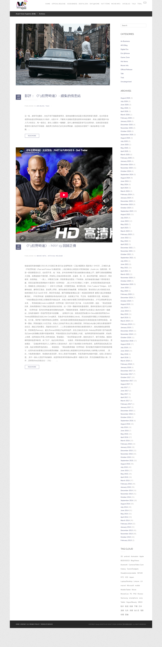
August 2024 (125, 178)
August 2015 (125, 464)
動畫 (131, 606)
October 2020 (126, 281)
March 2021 (125, 274)
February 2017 (126, 404)
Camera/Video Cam (136, 565)
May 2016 (124, 434)
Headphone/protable (128, 573)
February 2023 (126, 234)
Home (47, 4)
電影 (142, 610)
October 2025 (126, 131)
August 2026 (125, 98)
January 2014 (126, 527)
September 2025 (127, 135)
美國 (131, 610)
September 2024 (127, 174)
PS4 (134, 594)
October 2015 (126, 457)
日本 (140, 606)
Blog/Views (135, 560)
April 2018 (124, 357)
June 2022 (125, 238)
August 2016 (125, 424)
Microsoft (130, 585)
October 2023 (126, 208)
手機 (135, 606)
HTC (122, 577)
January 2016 (126, 447)
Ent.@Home (94, 4)
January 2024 (126, 198)
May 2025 (124, 148)
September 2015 (127, 460)
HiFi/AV (140, 573)
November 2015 (127, 454)
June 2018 (125, 351)
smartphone (133, 598)
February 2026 (126, 118)
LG (141, 581)
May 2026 (124, 108)
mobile (137, 585)
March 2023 (125, 231)
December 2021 (127, 248)
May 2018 (124, 354)
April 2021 (124, 271)
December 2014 (127, 490)
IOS (126, 577)
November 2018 (127, 334)
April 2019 (124, 317)
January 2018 (126, 367)
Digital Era (83, 4)
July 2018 (124, 347)
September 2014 (127, 500)
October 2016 (126, 417)
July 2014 (124, 507)
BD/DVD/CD (125, 560)
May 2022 (124, 241)
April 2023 (124, 228)
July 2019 (124, 307)
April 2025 (124, 151)
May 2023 (124, 224)
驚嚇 (126, 615)
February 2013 (126, 540)
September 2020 (127, 284)
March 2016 (125, 441)
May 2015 (124, 474)
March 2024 (125, 191)
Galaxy (123, 569)
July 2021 (124, 261)
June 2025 (125, 145)
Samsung (124, 598)
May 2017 (124, 394)
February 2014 (126, 524)
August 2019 (125, 304)
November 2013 (127, 534)
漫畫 (122, 610)
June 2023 (125, 221)
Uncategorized (126, 82)
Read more (32, 136)
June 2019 (125, 311)
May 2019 (124, 314)
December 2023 (127, 201)
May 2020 (124, 291)
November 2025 (127, 128)
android (127, 556)
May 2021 (124, 268)
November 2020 (127, 278)
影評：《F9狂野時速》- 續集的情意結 (53, 96)
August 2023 (125, 214)
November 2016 (127, 414)
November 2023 (127, 204)
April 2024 (124, 188)
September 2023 (127, 211)
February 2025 (126, 158)
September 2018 (127, 341)
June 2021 (125, 264)
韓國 (122, 615)
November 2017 (127, 374)
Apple (141, 556)
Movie (134, 590)
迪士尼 (136, 610)
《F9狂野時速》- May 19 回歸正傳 (50, 246)
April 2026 (124, 111)
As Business (72, 4)
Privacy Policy (34, 624)
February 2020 (126, 294)
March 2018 (125, 361)
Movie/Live (125, 594)
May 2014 (124, 514)
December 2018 (127, 331)
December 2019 (127, 297)
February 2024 (126, 194)
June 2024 (125, 181)
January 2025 (126, 161)
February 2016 (126, 444)
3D (122, 556)
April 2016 (124, 437)
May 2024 (124, 184)
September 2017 (127, 381)
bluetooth (124, 565)
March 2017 (125, 401)
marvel (123, 585)
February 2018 (126, 364)
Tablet (123, 602)
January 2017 (126, 407)
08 (18, 97)
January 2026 (126, 121)
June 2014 (125, 510)
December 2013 (127, 530)
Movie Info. (116, 4)
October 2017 (126, 377)
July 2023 (124, 218)
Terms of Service (46, 624)
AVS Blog (126, 4)
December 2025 (127, 125)
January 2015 (126, 487)
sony (141, 598)
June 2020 (125, 288)
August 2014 (125, 504)
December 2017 (127, 371)
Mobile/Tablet (126, 590)
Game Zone (125, 57)
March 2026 (125, 115)
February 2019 (126, 324)
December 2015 (127, 450)
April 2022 (124, 244)
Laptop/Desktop (126, 581)
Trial (139, 4)
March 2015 (125, 480)
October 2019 (126, 301)
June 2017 (125, 391)
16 (18, 247)
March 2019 (125, 321)
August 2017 (125, 384)
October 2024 (126, 171)
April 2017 (124, 397)
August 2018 (125, 344)
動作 (122, 606)
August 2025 (125, 138)
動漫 (126, 606)
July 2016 (124, 427)
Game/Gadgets (133, 569)
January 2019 (126, 327)
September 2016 (127, 421)
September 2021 (127, 258)
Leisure (136, 581)
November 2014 (127, 494)
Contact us (24, 624)
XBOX (140, 602)
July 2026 (124, 101)
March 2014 (125, 520)
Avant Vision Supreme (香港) (26, 14)
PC (131, 594)
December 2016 (127, 411)
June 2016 (125, 431)
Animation (134, 556)
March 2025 (125, 154)
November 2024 (127, 168)
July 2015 (124, 467)
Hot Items (105, 4)
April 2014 (124, 517)
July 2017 (124, 387)
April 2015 (124, 477)
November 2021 (127, 251)
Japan (131, 577)
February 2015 (126, 484)
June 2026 (125, 105)
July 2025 (124, 141)
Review (140, 594)
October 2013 (126, 537)
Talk (134, 4)
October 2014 (126, 497)
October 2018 (126, 337)
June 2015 (125, 470)
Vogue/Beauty (131, 602)
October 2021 (126, 254)
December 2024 (127, 164)
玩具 (126, 610)
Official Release (58, 4)
